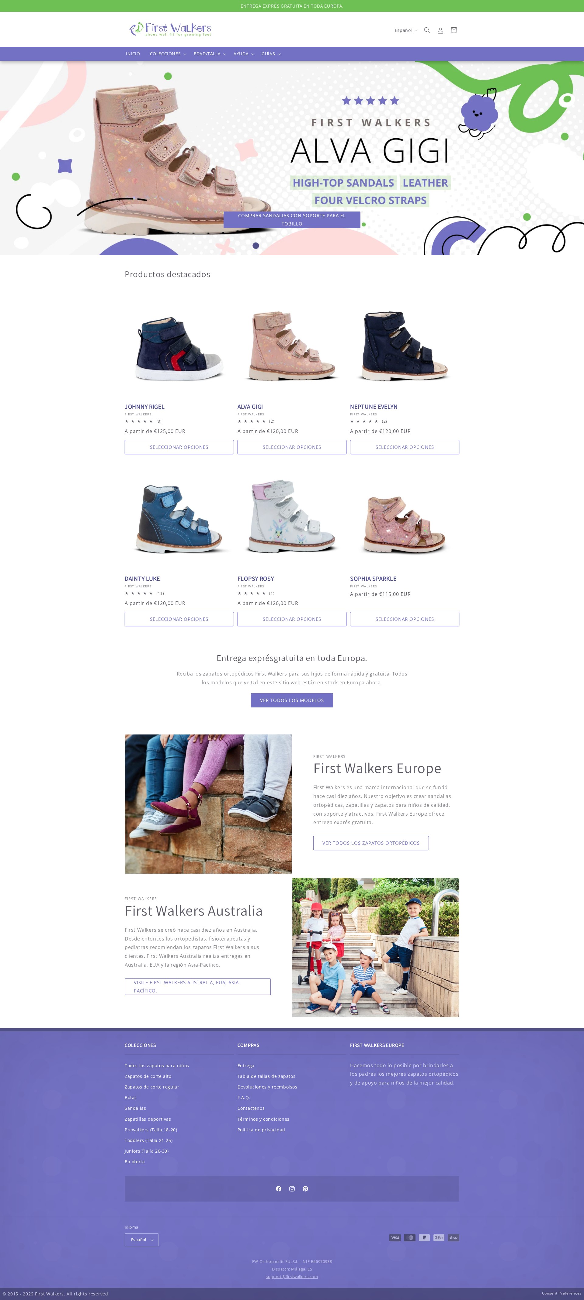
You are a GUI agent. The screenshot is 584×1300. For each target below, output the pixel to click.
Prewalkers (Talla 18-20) (151, 1130)
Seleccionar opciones (179, 447)
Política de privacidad (261, 1130)
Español (138, 1239)
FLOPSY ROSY (256, 579)
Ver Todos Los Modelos (292, 700)
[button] (167, 54)
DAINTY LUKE (142, 579)
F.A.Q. (244, 1097)
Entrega (246, 1065)
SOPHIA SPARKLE (373, 579)
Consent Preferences (562, 1293)
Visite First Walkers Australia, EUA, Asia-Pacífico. (187, 986)
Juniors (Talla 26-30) (147, 1151)
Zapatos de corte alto (148, 1076)
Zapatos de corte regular (152, 1087)
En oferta (135, 1161)
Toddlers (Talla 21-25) (148, 1140)
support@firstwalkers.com (292, 1276)
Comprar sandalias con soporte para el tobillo (292, 219)
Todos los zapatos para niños (157, 1065)
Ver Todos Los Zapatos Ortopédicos (371, 843)
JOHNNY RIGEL (145, 407)
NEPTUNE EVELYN (374, 407)
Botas (131, 1097)
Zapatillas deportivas (148, 1119)
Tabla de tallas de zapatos (267, 1076)
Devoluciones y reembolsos (267, 1087)
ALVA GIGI (250, 407)
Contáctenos (251, 1108)
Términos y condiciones (264, 1119)
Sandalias (135, 1108)
